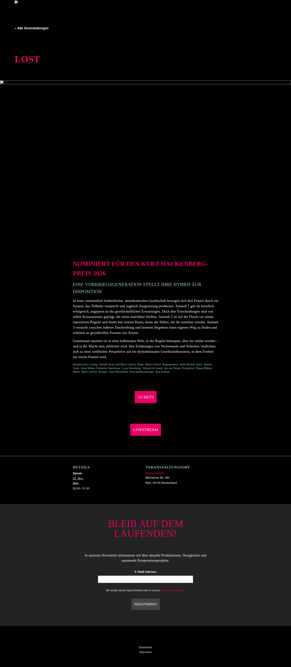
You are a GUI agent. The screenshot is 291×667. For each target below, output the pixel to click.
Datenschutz (145, 647)
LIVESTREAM (145, 429)
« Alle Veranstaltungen (31, 28)
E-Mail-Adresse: (146, 571)
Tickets (146, 397)
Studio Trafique (155, 473)
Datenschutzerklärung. (173, 590)
